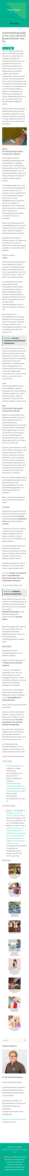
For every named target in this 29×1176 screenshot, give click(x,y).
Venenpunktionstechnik (14, 766)
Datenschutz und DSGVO (11, 1149)
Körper (4, 44)
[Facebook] (5, 48)
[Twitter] (11, 48)
